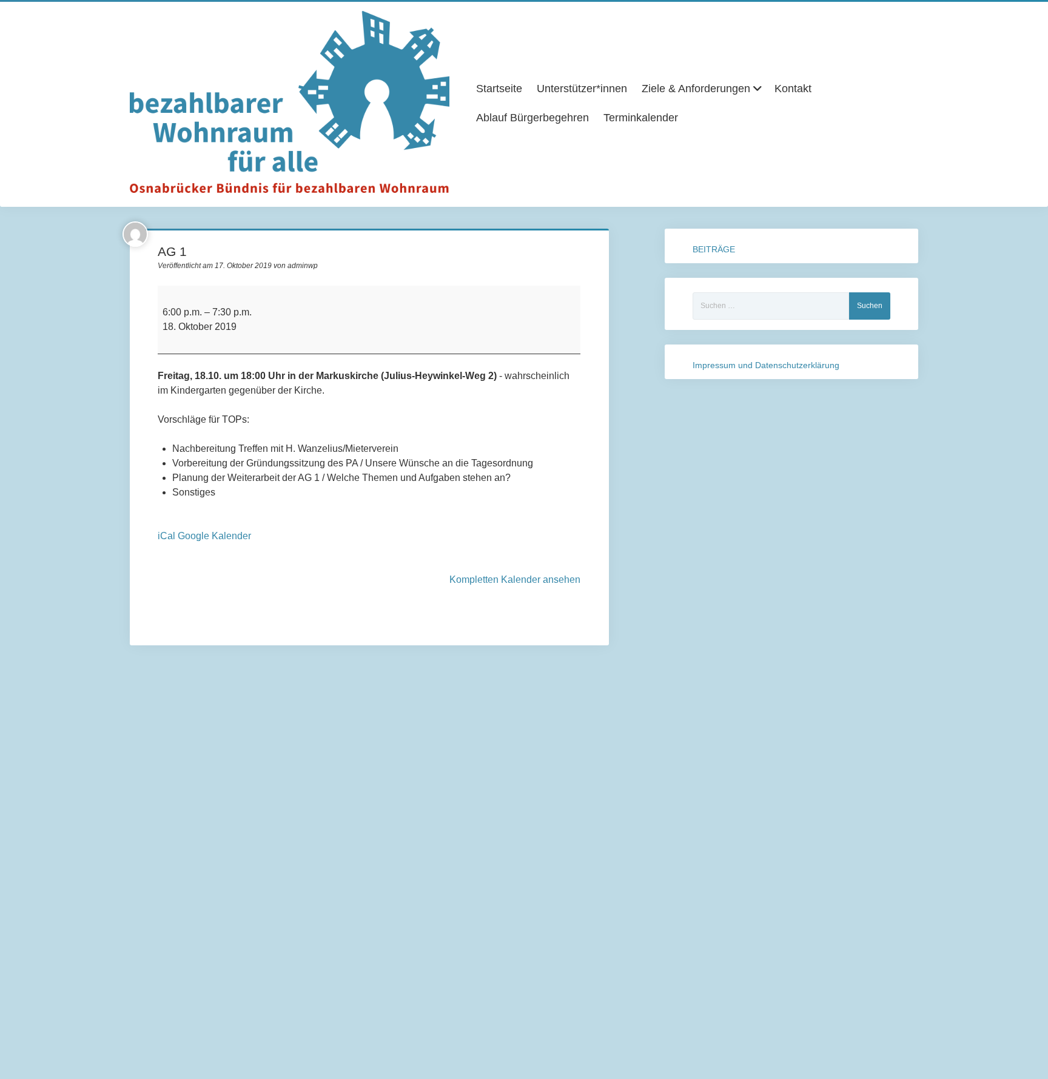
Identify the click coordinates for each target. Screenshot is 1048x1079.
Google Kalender (214, 536)
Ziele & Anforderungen (696, 88)
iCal (166, 536)
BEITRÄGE (714, 249)
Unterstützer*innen (582, 88)
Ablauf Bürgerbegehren (532, 118)
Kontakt (792, 88)
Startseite (499, 88)
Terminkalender (640, 118)
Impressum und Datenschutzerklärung (766, 365)
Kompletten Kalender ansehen (514, 579)
